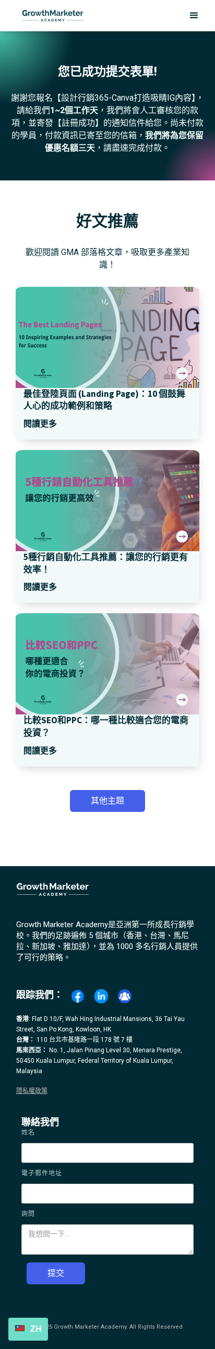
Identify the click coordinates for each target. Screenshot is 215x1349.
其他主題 (107, 801)
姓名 (28, 1132)
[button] (194, 15)
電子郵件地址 (41, 1173)
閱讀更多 (40, 423)
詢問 (28, 1214)
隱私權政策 (31, 1091)
